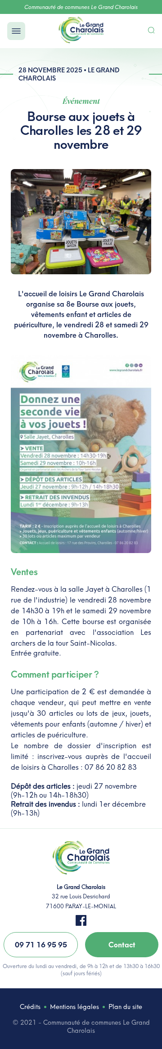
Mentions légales (74, 1007)
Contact (121, 944)
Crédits (30, 1007)
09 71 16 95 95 (41, 944)
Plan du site (125, 1007)
